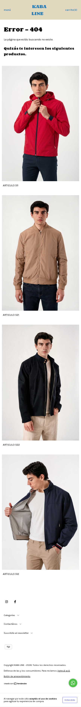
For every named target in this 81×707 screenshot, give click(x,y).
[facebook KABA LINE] (15, 602)
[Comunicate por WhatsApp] (73, 683)
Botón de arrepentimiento (17, 676)
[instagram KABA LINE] (6, 602)
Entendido (70, 700)
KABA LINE (39, 10)
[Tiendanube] (15, 684)
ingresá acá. (63, 670)
